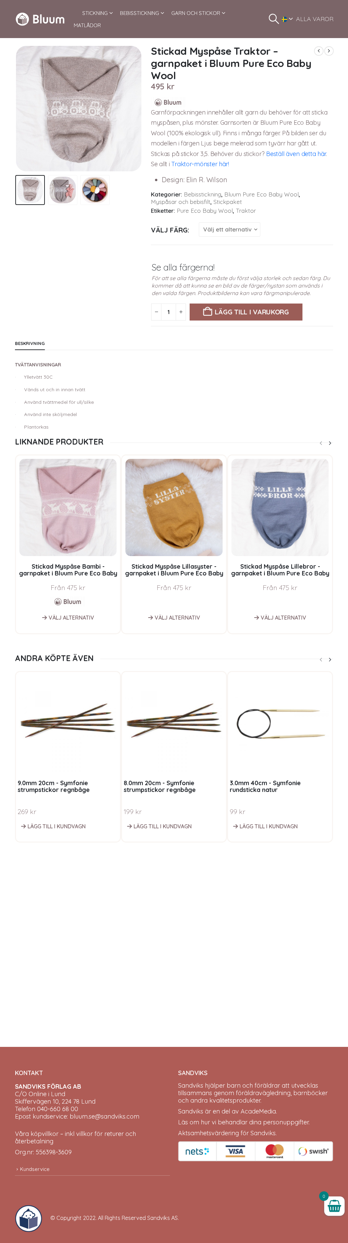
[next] (329, 51)
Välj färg (169, 230)
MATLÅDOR (87, 25)
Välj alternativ (71, 617)
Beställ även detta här (296, 154)
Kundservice (35, 1169)
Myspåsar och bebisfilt (180, 201)
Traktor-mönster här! (200, 164)
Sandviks (190, 1085)
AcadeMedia (258, 1111)
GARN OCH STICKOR (195, 13)
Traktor (246, 210)
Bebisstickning (202, 194)
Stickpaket (227, 201)
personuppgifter (286, 1122)
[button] (274, 19)
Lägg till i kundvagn (57, 826)
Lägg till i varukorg (252, 312)
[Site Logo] (40, 19)
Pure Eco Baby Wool (205, 210)
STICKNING (95, 13)
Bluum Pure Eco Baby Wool (261, 194)
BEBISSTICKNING (139, 13)
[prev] (319, 51)
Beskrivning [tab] (30, 343)
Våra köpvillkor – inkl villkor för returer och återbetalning (75, 1137)
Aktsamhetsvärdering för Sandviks (227, 1133)
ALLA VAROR (314, 19)
